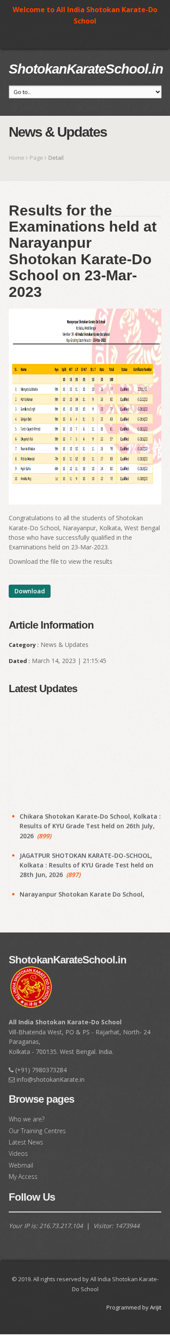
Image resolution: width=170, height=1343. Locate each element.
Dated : (19, 661)
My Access (23, 1176)
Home (16, 158)
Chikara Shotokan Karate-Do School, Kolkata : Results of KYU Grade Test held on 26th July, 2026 (90, 818)
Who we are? (26, 1119)
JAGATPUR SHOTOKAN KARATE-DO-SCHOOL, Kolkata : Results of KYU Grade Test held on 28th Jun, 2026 (86, 858)
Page (36, 158)
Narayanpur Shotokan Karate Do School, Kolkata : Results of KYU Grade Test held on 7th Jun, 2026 (86, 897)
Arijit (155, 1307)
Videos (18, 1153)
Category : (24, 645)
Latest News (26, 1142)
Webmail (21, 1165)
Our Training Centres (37, 1131)
